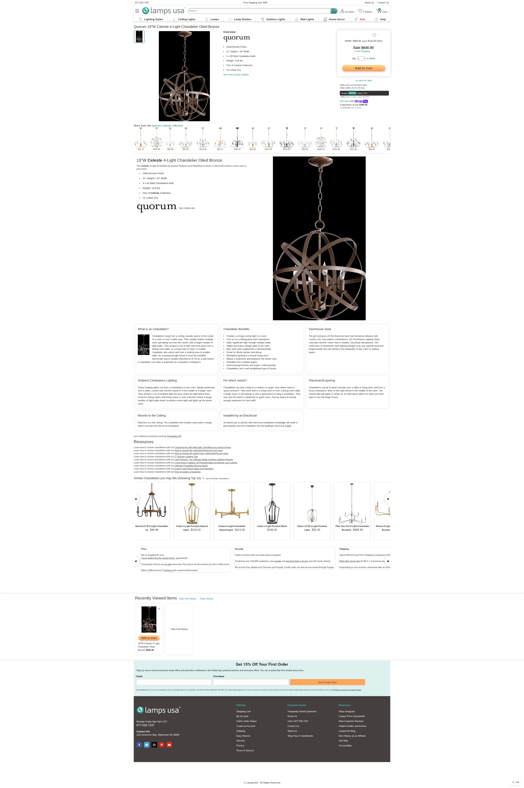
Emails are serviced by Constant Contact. (284, 411)
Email (225, 393)
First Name (256, 393)
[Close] (301, 373)
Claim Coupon (287, 399)
